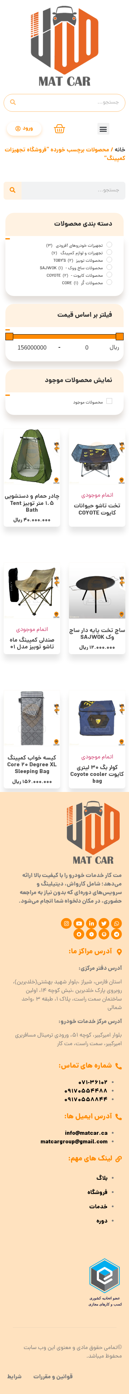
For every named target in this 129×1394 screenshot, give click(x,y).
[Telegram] (116, 934)
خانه (120, 150)
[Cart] (59, 129)
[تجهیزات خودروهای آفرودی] (109, 244)
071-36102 (93, 1083)
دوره (102, 1221)
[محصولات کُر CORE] (109, 282)
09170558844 (86, 1100)
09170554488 (86, 1091)
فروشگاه (97, 1193)
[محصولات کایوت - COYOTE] (109, 274)
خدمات (98, 1207)
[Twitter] (104, 923)
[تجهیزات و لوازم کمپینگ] (109, 252)
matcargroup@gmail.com (74, 1142)
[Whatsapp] (116, 923)
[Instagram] (66, 923)
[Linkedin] (91, 923)
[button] (103, 129)
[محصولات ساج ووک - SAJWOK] (109, 267)
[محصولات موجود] (109, 401)
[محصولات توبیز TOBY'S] (109, 259)
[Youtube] (78, 923)
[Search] (13, 102)
